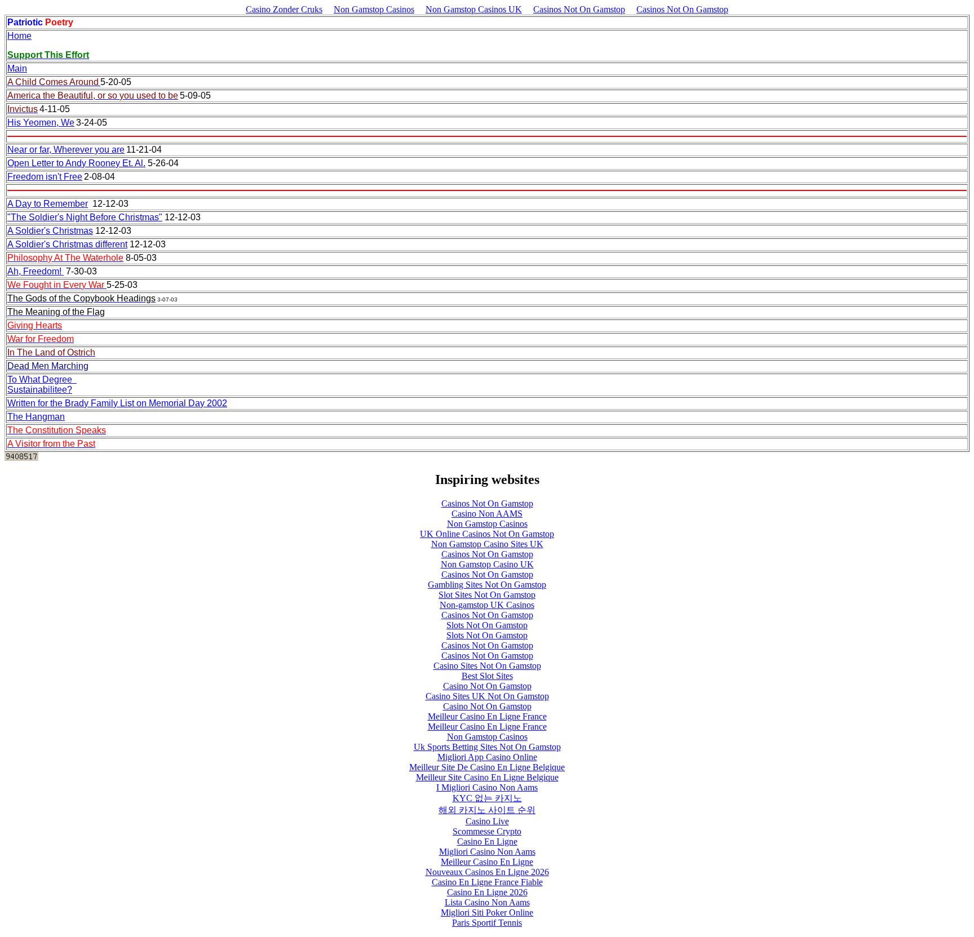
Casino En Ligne (487, 841)
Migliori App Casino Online (487, 757)
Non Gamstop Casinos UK (474, 9)
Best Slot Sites (487, 676)
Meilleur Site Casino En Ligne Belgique (487, 777)
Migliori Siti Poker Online (487, 912)
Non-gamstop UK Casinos (487, 605)
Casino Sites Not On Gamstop (487, 665)
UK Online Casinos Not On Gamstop (487, 534)
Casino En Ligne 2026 (487, 892)
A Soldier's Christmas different (67, 244)
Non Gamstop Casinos (374, 9)
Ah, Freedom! (35, 271)
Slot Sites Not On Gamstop (487, 594)
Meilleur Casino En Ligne (487, 862)
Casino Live (487, 821)
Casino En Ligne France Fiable (487, 882)
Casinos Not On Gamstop (579, 9)
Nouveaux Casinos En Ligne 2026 (487, 872)
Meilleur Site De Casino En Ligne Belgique (487, 767)
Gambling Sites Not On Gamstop (487, 584)
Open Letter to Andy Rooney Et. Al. (76, 163)
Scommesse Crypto (487, 831)
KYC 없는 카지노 (487, 798)
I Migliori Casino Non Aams (487, 787)
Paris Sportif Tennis (487, 922)
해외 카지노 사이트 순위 (487, 810)
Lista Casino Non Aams (487, 902)
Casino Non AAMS (487, 513)
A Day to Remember (47, 203)
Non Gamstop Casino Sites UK (487, 544)
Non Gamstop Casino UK (487, 564)
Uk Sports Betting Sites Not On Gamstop (487, 747)
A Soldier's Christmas (50, 231)
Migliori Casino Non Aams (487, 851)
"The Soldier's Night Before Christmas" (84, 217)
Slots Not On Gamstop (487, 625)
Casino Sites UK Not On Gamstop (487, 696)
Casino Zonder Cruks (284, 9)
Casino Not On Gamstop (487, 686)
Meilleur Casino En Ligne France (487, 716)
